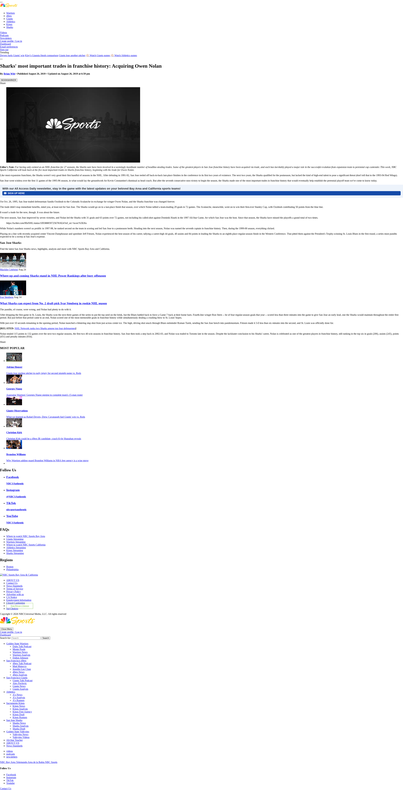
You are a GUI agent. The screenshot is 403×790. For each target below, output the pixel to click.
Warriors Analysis (21, 655)
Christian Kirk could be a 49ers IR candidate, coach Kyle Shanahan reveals (43, 438)
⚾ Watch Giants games (98, 55)
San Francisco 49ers (16, 660)
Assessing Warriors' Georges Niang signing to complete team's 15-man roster (44, 395)
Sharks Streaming (15, 553)
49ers (9, 16)
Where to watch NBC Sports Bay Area (25, 536)
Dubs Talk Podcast (22, 646)
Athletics (10, 21)
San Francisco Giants (16, 677)
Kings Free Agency (22, 711)
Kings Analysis (20, 709)
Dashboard (5, 44)
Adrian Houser (14, 367)
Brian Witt (9, 73)
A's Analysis (19, 697)
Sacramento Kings (15, 703)
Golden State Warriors (17, 643)
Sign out (4, 49)
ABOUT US (12, 580)
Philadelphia (12, 569)
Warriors (10, 13)
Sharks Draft (19, 728)
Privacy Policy (13, 591)
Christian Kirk (14, 432)
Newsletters (6, 38)
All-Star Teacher (14, 740)
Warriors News (20, 652)
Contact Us (11, 583)
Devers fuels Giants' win (12, 55)
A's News (17, 694)
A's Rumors (18, 700)
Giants (9, 18)
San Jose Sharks (14, 720)
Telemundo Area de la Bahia (30, 762)
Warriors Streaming (16, 542)
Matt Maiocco (19, 666)
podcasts (10, 754)
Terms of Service (14, 588)
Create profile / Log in (11, 41)
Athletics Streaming (16, 547)
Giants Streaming (14, 539)
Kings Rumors (20, 717)
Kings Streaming (14, 550)
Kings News (19, 706)
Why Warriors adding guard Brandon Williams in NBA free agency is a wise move (47, 460)
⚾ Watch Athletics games (124, 55)
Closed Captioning (15, 603)
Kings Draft (18, 714)
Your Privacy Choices (20, 606)
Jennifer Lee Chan (22, 669)
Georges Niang (14, 388)
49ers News (18, 672)
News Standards (14, 586)
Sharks (9, 27)
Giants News (19, 686)
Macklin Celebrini (9, 269)
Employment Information (18, 600)
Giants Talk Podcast (22, 680)
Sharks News (19, 723)
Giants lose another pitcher (72, 55)
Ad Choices (12, 608)
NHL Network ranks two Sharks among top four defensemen (45, 328)
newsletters (11, 756)
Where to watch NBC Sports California (25, 544)
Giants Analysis (20, 689)
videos (9, 751)
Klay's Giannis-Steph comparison (41, 55)
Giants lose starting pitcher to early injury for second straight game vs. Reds (43, 373)
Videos (3, 32)
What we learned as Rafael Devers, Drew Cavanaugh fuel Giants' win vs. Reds (45, 416)
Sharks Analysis (20, 726)
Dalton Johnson (20, 657)
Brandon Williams (16, 454)
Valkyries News (20, 734)
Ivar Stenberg (6, 297)
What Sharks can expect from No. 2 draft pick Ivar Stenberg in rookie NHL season (53, 303)
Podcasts (4, 35)
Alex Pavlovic (20, 683)
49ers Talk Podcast (22, 663)
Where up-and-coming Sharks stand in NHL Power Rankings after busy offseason (53, 275)
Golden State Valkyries (17, 731)
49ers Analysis (20, 674)
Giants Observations (17, 410)
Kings (9, 24)
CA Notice (11, 597)
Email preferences (9, 46)
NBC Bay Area (8, 762)
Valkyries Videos (21, 737)
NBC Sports (51, 762)
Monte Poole (19, 649)
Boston (9, 566)
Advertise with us (15, 594)
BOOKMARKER (8, 80)
